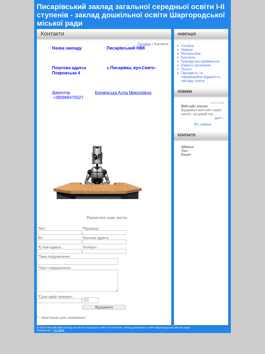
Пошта (186, 69)
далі (218, 118)
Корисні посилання (196, 65)
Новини (187, 50)
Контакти (188, 57)
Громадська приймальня (200, 61)
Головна (144, 44)
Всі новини (202, 124)
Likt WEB (58, 330)
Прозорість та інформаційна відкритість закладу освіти (201, 77)
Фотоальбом (191, 53)
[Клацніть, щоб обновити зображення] (90, 300)
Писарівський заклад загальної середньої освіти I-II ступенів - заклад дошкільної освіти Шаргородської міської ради (131, 15)
